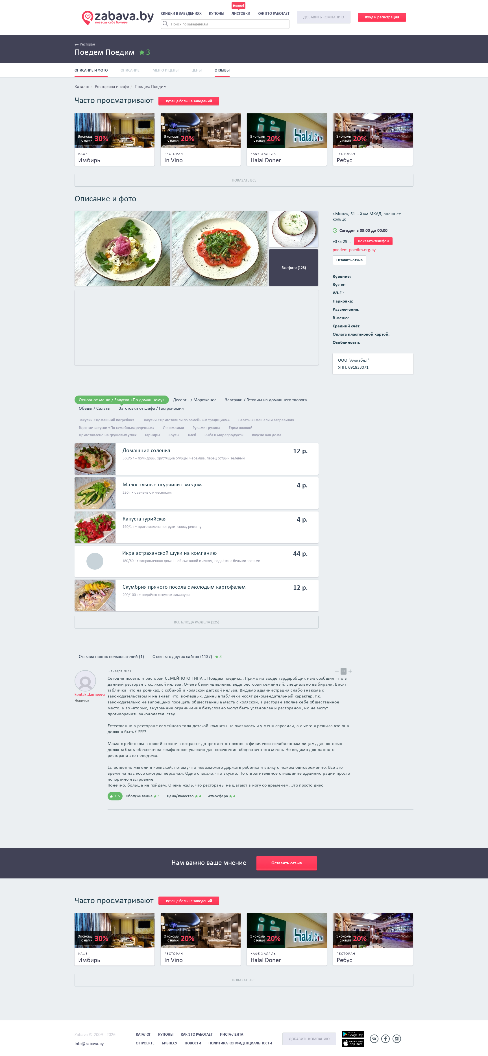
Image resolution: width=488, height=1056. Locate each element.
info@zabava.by (89, 1043)
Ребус (344, 160)
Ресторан (87, 44)
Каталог (82, 87)
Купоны (216, 13)
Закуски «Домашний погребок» (106, 420)
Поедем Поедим (151, 87)
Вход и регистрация (382, 17)
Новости (193, 1043)
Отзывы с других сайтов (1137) (187, 656)
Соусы (174, 435)
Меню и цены (165, 70)
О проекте (145, 1043)
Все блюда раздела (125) (196, 622)
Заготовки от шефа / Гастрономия (151, 408)
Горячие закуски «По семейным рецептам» (116, 427)
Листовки (241, 13)
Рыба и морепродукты (223, 435)
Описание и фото (91, 70)
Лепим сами (173, 427)
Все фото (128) (294, 267)
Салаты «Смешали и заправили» (266, 420)
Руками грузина (206, 427)
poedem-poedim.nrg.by (354, 249)
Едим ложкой (240, 427)
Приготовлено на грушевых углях (107, 435)
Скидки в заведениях (181, 13)
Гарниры (152, 435)
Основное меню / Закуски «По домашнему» (122, 399)
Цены (196, 70)
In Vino (173, 160)
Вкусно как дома (266, 435)
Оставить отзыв (349, 260)
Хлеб (192, 435)
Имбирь (89, 160)
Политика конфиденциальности (240, 1043)
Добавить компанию (323, 17)
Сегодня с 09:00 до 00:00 (363, 230)
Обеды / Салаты (94, 408)
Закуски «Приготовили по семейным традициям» (186, 420)
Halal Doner (265, 160)
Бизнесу (169, 1043)
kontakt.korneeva (90, 694)
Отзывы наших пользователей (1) (111, 656)
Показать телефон (373, 241)
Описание (130, 70)
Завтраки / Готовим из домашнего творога (266, 399)
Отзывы (222, 70)
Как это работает (273, 13)
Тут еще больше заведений (188, 101)
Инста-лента (231, 1034)
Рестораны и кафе (112, 87)
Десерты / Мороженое (195, 399)
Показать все (244, 180)
